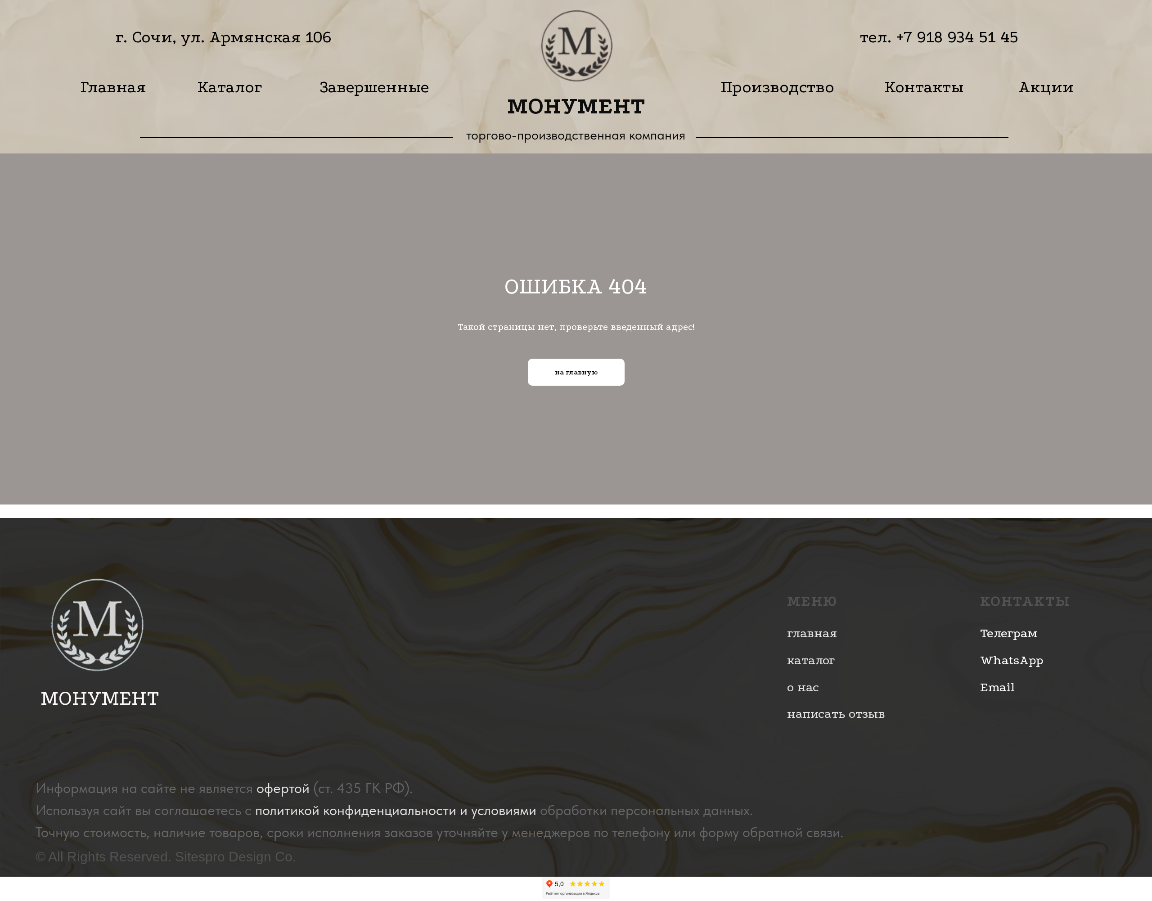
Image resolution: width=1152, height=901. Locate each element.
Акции (1046, 87)
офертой (283, 788)
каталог (811, 660)
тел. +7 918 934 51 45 (939, 37)
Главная (113, 87)
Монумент (576, 106)
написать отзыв (836, 713)
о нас (803, 687)
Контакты (924, 87)
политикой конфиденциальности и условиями (395, 810)
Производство (777, 87)
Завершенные (374, 87)
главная (812, 633)
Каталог (230, 87)
